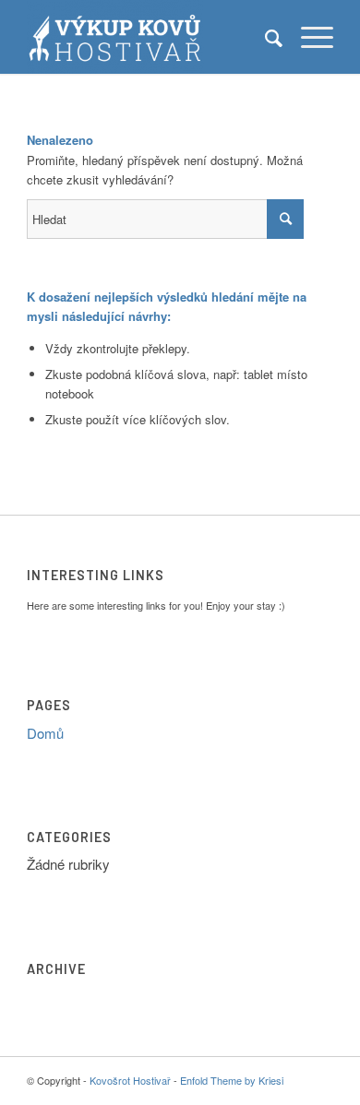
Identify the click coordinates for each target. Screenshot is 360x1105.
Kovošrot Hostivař (130, 1080)
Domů (45, 733)
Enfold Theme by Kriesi (231, 1080)
